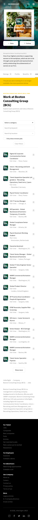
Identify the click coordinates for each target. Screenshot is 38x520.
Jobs (5, 428)
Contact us (7, 483)
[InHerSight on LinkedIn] (23, 515)
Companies (7, 430)
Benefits (27, 74)
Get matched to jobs (10, 442)
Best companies (8, 433)
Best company (21, 37)
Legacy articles (8, 496)
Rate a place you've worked (12, 445)
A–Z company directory (11, 499)
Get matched (25, 34)
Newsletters (7, 448)
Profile (17, 74)
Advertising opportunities (12, 466)
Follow (28, 43)
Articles (6, 439)
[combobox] (19, 133)
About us (6, 477)
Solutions (6, 456)
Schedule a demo (9, 459)
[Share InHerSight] (9, 515)
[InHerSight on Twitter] (19, 515)
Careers (6, 480)
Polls (5, 436)
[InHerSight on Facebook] (14, 515)
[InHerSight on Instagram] (28, 515)
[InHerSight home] (13, 4)
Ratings (7, 74)
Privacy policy (8, 486)
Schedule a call (8, 469)
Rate (12, 43)
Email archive (8, 502)
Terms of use (7, 489)
